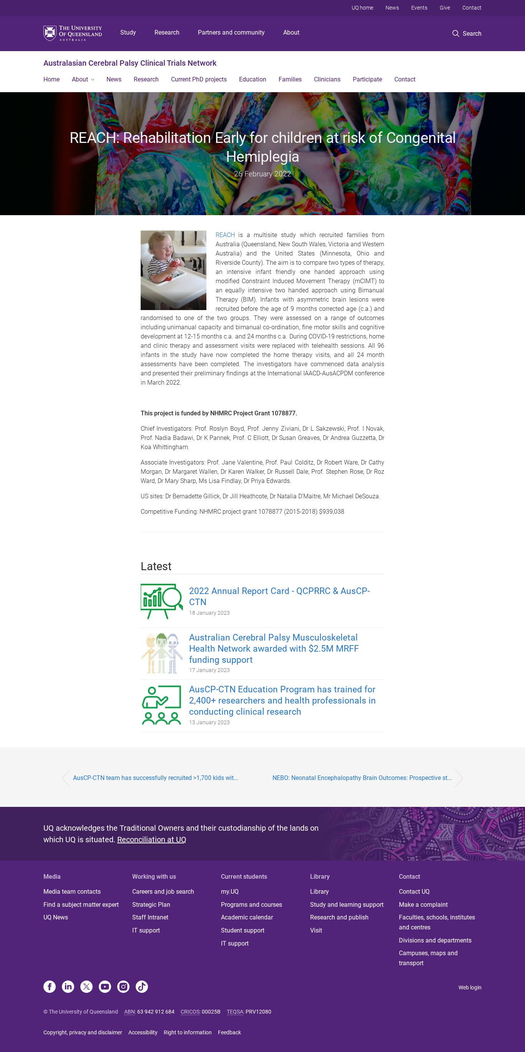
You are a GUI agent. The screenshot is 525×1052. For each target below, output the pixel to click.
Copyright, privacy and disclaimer (82, 1032)
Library (319, 891)
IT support (146, 930)
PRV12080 (258, 1012)
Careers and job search (163, 891)
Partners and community (231, 32)
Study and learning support (347, 904)
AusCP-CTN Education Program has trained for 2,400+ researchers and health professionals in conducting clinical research (282, 700)
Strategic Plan (151, 904)
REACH (225, 235)
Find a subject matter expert (81, 904)
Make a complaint (423, 904)
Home (51, 79)
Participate (367, 79)
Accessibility (143, 1032)
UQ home (362, 8)
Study (128, 32)
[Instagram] (123, 987)
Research (167, 32)
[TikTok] (142, 987)
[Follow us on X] (86, 987)
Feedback (229, 1032)
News (392, 8)
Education (252, 79)
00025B (211, 1012)
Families (290, 79)
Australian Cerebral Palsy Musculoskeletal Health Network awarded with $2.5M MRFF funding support (274, 648)
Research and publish (339, 917)
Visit (316, 930)
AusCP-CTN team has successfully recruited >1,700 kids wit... (155, 778)
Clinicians (327, 79)
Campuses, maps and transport (428, 958)
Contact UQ (414, 891)
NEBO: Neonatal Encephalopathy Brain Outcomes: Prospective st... (362, 778)
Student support (242, 930)
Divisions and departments (435, 940)
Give (445, 8)
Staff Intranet (150, 917)
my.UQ (230, 891)
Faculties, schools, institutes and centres (437, 922)
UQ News (55, 917)
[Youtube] (105, 987)
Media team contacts (72, 891)
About (291, 32)
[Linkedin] (68, 987)
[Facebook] (49, 987)
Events (419, 8)
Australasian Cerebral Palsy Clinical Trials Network (129, 63)
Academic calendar (247, 917)
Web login (470, 987)
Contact (472, 8)
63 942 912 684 (155, 1012)
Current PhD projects (199, 79)
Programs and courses (251, 904)
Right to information (188, 1032)
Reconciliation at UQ (151, 839)
